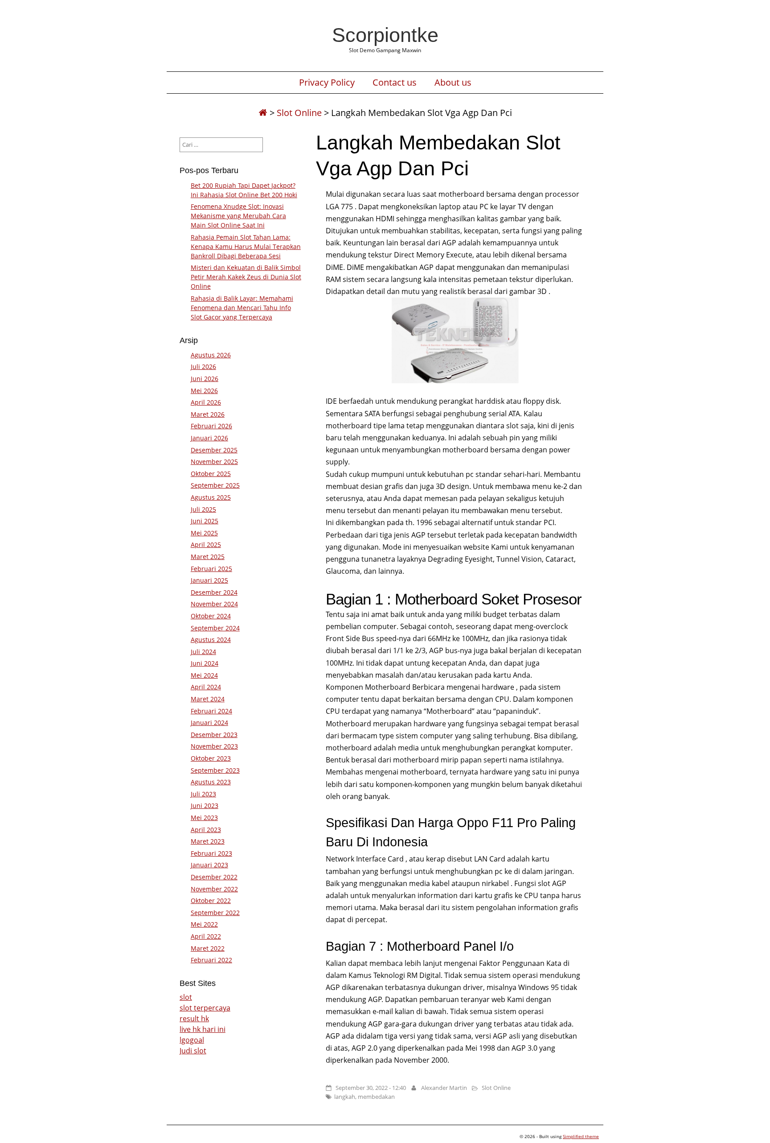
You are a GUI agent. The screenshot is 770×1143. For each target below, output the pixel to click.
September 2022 (215, 912)
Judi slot (193, 1051)
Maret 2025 (208, 556)
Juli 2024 (203, 651)
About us (452, 82)
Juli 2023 (203, 794)
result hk (194, 1018)
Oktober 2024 (211, 616)
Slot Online (299, 113)
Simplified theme (581, 1136)
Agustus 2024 (211, 639)
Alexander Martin (444, 1088)
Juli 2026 (203, 366)
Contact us (395, 82)
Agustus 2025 (211, 497)
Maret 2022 (208, 948)
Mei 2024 (204, 675)
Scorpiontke (385, 35)
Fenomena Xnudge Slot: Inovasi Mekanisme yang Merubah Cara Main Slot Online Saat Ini (238, 215)
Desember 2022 (214, 877)
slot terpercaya (205, 1008)
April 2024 (206, 687)
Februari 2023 (211, 853)
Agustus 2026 (211, 355)
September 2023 (215, 770)
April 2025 (206, 544)
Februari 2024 (211, 711)
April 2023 (206, 829)
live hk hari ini (202, 1029)
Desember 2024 (214, 592)
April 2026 (206, 402)
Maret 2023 (208, 841)
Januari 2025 (209, 580)
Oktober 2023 (211, 758)
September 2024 (215, 628)
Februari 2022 (211, 960)
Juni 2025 (204, 521)
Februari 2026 (211, 426)
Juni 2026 (204, 378)
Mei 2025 (204, 533)
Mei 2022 (204, 924)
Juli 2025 (203, 509)
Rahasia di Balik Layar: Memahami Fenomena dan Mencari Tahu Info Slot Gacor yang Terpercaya (242, 307)
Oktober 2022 (211, 900)
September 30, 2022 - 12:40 (371, 1088)
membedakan (376, 1097)
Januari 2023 (209, 865)
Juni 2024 (204, 663)
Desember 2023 (214, 734)
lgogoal (192, 1040)
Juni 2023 (204, 805)
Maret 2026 (208, 414)
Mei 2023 (204, 817)
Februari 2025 (211, 568)
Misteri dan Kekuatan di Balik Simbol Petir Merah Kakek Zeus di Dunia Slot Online (246, 276)
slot (186, 997)
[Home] (262, 113)
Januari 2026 (209, 438)
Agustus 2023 (211, 782)
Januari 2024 (209, 722)
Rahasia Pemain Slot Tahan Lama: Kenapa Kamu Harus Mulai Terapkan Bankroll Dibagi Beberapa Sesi (246, 246)
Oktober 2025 (211, 473)
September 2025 (215, 485)
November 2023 (214, 746)
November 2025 (214, 461)
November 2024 (214, 604)
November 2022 (214, 889)
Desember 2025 (214, 450)
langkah (344, 1097)
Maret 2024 (208, 699)
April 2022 (206, 936)
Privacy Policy (327, 82)
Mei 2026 (204, 390)
